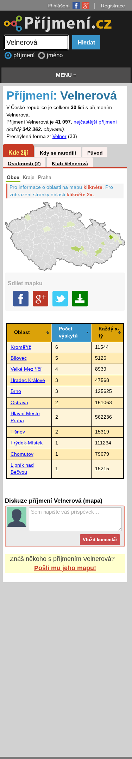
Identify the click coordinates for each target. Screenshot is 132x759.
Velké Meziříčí (26, 369)
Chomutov (22, 454)
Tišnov (18, 432)
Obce (13, 177)
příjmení (25, 55)
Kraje (28, 177)
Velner (59, 136)
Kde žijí (18, 152)
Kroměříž (21, 347)
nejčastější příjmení (95, 122)
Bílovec (19, 358)
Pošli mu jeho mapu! (65, 568)
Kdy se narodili (58, 153)
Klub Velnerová (70, 163)
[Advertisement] (66, 663)
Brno (16, 391)
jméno (55, 55)
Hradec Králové (28, 380)
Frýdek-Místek (27, 443)
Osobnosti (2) (24, 163)
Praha (44, 177)
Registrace (113, 5)
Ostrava (19, 402)
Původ (95, 153)
